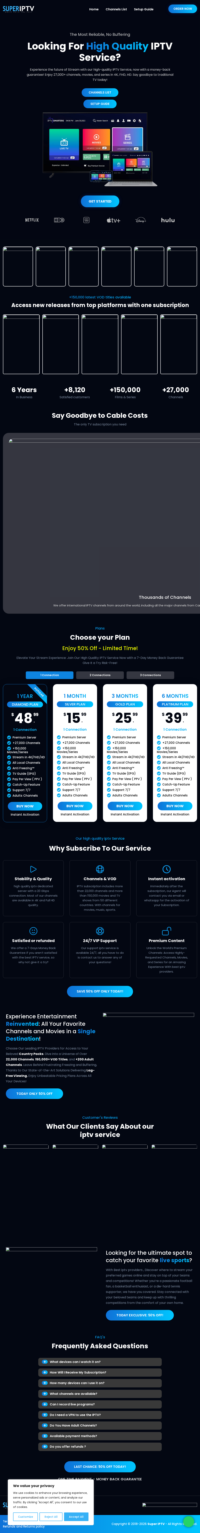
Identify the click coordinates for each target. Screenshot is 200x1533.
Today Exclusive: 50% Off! (139, 1315)
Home (94, 9)
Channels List (116, 9)
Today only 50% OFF (34, 1093)
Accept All (76, 1517)
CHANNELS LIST (100, 92)
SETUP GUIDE (100, 104)
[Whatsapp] (188, 1521)
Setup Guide (144, 9)
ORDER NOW (182, 9)
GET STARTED (100, 201)
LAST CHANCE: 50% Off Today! (100, 1466)
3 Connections (150, 675)
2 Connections (100, 675)
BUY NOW (25, 806)
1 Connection (49, 675)
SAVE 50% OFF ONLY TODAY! (100, 991)
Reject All (51, 1517)
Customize (25, 1517)
